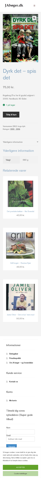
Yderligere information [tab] (13, 142)
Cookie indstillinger (20, 473)
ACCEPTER (20, 467)
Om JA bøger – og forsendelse (21, 363)
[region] (20, 462)
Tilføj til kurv (11, 114)
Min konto (13, 400)
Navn (8, 428)
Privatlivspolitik (15, 358)
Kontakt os (13, 382)
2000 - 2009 (15, 129)
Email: (8, 435)
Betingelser (13, 354)
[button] (34, 18)
